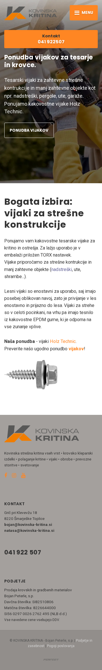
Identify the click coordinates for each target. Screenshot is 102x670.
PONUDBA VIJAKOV (29, 130)
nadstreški (61, 269)
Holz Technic (63, 341)
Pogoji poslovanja (61, 646)
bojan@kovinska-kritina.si (28, 524)
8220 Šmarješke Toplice (24, 518)
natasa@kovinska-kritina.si (29, 530)
